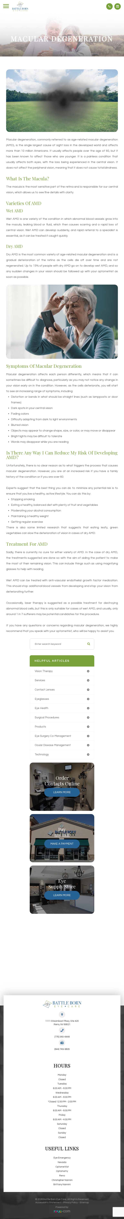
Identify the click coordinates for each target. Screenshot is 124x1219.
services (40, 680)
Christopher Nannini (62, 1180)
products (40, 726)
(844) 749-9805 (62, 1049)
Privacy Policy (70, 1202)
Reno (62, 1175)
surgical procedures (47, 717)
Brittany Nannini (62, 1184)
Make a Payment (62, 843)
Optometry (62, 1171)
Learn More (62, 792)
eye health (41, 708)
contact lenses (45, 689)
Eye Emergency (62, 1158)
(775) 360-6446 (62, 1037)
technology (42, 754)
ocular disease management (53, 745)
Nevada (62, 1162)
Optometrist (62, 1167)
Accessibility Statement (48, 1202)
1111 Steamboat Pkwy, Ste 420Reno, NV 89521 (62, 1023)
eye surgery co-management (53, 736)
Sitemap (84, 1202)
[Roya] (62, 1212)
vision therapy (44, 671)
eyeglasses (42, 699)
